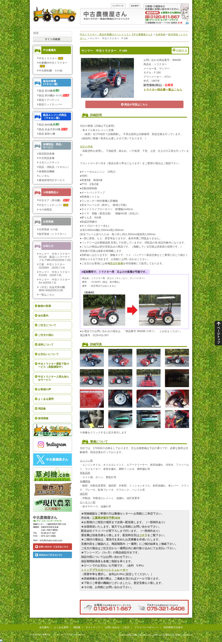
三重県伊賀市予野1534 (106, 517)
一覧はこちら (46, 294)
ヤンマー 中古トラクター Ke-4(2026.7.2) (55, 281)
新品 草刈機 (45, 90)
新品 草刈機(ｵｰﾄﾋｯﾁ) (50, 95)
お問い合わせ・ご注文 (117, 627)
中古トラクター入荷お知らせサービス (53, 378)
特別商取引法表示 (173, 627)
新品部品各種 (46, 153)
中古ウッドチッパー (50, 205)
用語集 (42, 408)
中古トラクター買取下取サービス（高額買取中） (53, 365)
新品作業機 (116, 263)
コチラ (143, 535)
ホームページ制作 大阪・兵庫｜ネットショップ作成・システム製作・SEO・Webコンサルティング (155, 634)
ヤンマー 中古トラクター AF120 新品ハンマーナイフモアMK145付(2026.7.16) (55, 256)
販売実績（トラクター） (53, 234)
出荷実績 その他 (48, 229)
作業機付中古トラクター (53, 62)
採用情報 (43, 418)
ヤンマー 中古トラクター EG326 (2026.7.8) (55, 274)
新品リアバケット (49, 100)
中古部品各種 (46, 158)
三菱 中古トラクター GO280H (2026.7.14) (53, 266)
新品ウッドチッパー (50, 104)
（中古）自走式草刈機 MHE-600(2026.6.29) (53, 289)
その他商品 (45, 209)
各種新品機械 (46, 171)
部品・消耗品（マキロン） (54, 167)
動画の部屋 (44, 306)
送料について (46, 344)
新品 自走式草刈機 (49, 129)
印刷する (181, 50)
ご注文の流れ (46, 335)
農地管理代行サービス (52, 180)
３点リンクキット (49, 162)
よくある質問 (46, 399)
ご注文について (47, 325)
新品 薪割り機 (47, 133)
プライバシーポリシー (146, 627)
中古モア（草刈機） (50, 200)
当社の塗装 (86, 146)
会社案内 (43, 315)
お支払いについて (48, 354)
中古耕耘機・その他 (50, 70)
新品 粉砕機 (45, 124)
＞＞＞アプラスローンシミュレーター (104, 569)
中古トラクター (48, 58)
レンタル (44, 175)
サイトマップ (92, 627)
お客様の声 (44, 389)
